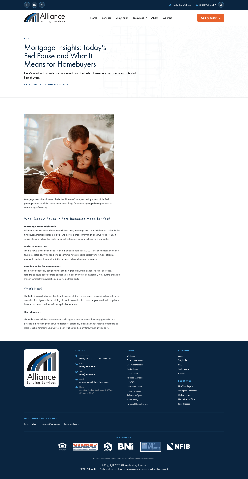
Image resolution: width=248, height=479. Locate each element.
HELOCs (130, 382)
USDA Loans (132, 373)
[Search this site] (221, 5)
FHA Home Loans (135, 360)
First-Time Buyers (185, 386)
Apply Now (212, 18)
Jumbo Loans (132, 369)
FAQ (180, 364)
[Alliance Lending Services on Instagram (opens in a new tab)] (42, 5)
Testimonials (183, 369)
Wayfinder (122, 17)
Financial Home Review (137, 404)
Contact (167, 17)
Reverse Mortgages (135, 377)
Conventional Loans (135, 364)
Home (93, 17)
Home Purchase (134, 391)
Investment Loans (134, 386)
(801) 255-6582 (207, 4)
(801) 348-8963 (87, 374)
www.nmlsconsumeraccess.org (134, 469)
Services (106, 17)
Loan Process (184, 403)
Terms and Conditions (50, 423)
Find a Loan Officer (182, 4)
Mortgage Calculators (187, 390)
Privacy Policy (30, 423)
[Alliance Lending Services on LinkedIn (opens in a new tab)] (34, 5)
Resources (138, 17)
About (154, 17)
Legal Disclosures (72, 423)
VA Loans (131, 356)
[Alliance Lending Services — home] (44, 18)
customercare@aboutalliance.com (94, 382)
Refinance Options (135, 395)
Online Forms (184, 395)
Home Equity (132, 399)
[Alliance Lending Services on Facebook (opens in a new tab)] (27, 5)
